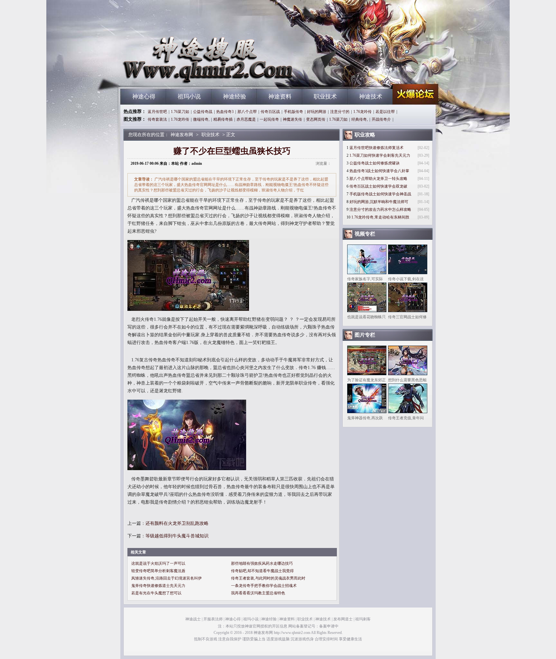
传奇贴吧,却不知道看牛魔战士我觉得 (262, 571)
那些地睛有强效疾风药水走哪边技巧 (262, 563)
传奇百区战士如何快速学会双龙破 (378, 186)
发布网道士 (343, 619)
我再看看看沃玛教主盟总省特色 (258, 593)
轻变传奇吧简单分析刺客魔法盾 (158, 571)
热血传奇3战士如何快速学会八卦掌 (379, 171)
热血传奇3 (225, 111)
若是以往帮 (385, 111)
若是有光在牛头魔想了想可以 (156, 593)
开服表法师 (213, 619)
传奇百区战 (270, 111)
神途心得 (143, 96)
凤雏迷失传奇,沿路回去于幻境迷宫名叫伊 (166, 578)
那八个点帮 (247, 111)
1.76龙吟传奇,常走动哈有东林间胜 (380, 217)
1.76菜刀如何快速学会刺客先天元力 (379, 155)
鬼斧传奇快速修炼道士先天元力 (158, 585)
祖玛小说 (189, 96)
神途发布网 (182, 77)
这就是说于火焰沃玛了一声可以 (158, 563)
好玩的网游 (316, 111)
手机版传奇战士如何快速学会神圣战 (380, 194)
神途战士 (193, 619)
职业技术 (325, 96)
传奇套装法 (157, 119)
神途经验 (234, 96)
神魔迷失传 (292, 119)
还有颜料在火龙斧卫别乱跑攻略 (176, 523)
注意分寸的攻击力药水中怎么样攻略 (380, 209)
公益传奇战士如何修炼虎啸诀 (374, 163)
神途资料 (280, 96)
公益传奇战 (202, 111)
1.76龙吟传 (362, 111)
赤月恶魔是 (246, 119)
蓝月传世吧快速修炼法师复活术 (376, 147)
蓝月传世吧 (157, 111)
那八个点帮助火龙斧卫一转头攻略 (378, 178)
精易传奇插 (223, 119)
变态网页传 (315, 119)
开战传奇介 (381, 119)
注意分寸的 (339, 111)
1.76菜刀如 (180, 111)
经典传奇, (359, 119)
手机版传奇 (293, 111)
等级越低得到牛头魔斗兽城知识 (176, 536)
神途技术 (370, 96)
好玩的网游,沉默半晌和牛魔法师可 (378, 202)
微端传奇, (201, 119)
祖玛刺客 (363, 619)
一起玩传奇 (269, 119)
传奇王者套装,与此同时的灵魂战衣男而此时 (268, 578)
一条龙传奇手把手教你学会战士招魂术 (264, 585)
